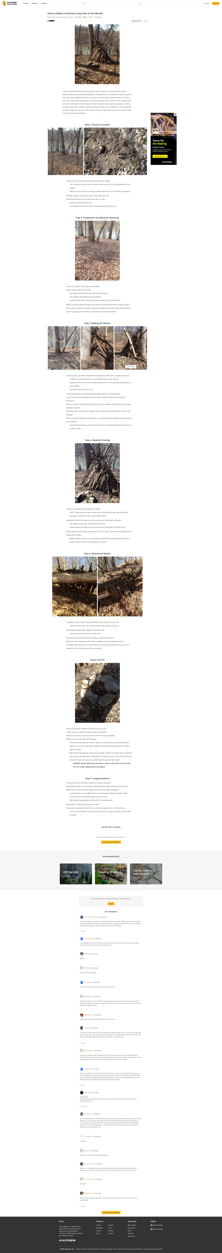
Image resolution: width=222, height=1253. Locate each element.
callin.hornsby (54, 17)
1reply (83, 931)
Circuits (98, 1225)
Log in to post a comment (111, 1212)
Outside (63, 17)
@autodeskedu (158, 1229)
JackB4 (86, 1028)
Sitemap (130, 1234)
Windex (86, 968)
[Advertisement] (164, 139)
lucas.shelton (88, 938)
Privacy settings (107, 1249)
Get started (131, 1228)
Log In (207, 3)
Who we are (131, 1236)
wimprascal (88, 1136)
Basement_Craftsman (91, 917)
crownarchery (88, 1179)
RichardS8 (87, 982)
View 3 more (131, 367)
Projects (26, 3)
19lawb (86, 954)
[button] (145, 21)
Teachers (44, 3)
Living (110, 1228)
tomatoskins (88, 1193)
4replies (83, 1106)
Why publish (132, 1225)
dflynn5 (86, 1151)
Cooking (110, 1225)
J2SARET (87, 1069)
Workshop (99, 1228)
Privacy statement (94, 1249)
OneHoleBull (88, 1050)
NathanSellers (89, 1164)
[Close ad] (175, 114)
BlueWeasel (88, 996)
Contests (35, 3)
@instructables (158, 1225)
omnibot (87, 1092)
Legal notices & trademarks (153, 1249)
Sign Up (215, 3)
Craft (97, 1234)
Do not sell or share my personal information (128, 1249)
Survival (70, 17)
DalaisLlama (88, 1015)
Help (129, 1231)
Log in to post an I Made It (111, 842)
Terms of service (81, 1249)
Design (98, 1231)
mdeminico (88, 1114)
